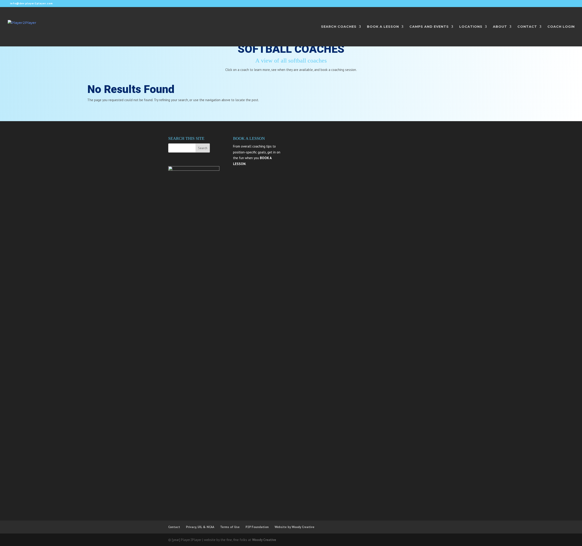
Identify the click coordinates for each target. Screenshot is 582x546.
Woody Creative (264, 540)
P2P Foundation (257, 527)
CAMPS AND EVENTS (429, 27)
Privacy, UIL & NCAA (200, 527)
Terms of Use (230, 527)
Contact (174, 527)
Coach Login (561, 27)
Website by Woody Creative (294, 527)
